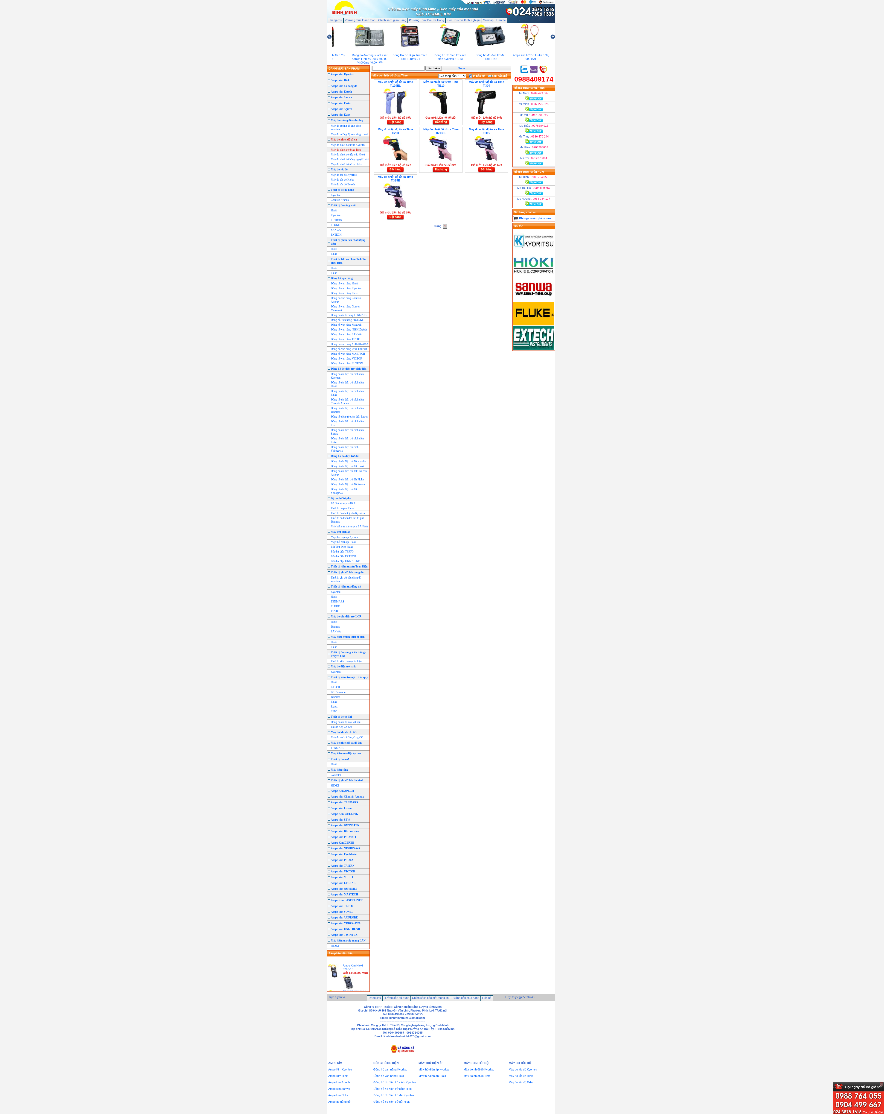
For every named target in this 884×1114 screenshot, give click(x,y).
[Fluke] (533, 324)
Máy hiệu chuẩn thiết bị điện (348, 636)
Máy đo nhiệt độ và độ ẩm (346, 742)
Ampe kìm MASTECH (344, 894)
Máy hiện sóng (339, 769)
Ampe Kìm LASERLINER (347, 900)
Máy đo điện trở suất (343, 666)
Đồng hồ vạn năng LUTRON (347, 363)
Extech (334, 706)
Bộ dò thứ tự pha (341, 498)
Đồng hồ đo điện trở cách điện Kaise (347, 440)
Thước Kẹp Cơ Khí (341, 726)
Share (461, 68)
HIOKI (335, 785)
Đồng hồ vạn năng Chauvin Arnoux (346, 299)
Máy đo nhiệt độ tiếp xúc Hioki (348, 154)
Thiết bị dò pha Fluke (342, 508)
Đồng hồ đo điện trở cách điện (348, 368)
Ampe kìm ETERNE (343, 883)
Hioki (334, 210)
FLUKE (335, 225)
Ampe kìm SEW (340, 819)
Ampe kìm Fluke (341, 103)
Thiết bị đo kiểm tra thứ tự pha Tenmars (347, 519)
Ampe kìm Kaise (340, 114)
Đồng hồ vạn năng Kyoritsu (346, 288)
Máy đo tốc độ (339, 169)
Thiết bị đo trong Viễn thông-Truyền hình (348, 654)
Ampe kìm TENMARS (344, 802)
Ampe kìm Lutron (341, 808)
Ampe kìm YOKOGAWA (346, 923)
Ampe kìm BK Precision (345, 831)
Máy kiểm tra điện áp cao (346, 753)
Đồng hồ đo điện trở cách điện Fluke (347, 392)
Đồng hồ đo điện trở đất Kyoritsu (349, 461)
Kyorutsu (336, 671)
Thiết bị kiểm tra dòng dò (346, 586)
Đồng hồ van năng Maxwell (346, 324)
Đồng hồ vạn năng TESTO (345, 339)
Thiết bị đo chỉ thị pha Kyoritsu (348, 513)
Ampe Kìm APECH (342, 790)
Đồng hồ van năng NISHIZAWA (349, 329)
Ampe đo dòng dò (339, 1101)
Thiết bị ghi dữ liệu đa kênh (347, 780)
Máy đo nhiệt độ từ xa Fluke (346, 164)
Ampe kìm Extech (341, 91)
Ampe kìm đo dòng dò (344, 86)
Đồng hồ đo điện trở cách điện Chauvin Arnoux (347, 401)
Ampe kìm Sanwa (341, 97)
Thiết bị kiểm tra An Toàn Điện (349, 566)
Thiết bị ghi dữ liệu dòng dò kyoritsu (346, 579)
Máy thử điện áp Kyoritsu (345, 537)
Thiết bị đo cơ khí (341, 716)
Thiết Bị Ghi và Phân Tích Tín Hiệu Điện (348, 260)
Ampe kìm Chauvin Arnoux (347, 796)
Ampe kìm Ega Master (344, 854)
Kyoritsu (335, 195)
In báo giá (479, 76)
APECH (335, 687)
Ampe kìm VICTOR (343, 871)
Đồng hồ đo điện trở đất (345, 456)
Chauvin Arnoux (340, 200)
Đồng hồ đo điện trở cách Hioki (392, 1089)
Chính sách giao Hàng (392, 20)
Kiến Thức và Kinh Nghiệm (463, 20)
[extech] (533, 348)
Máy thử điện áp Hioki (343, 542)
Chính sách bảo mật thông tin (430, 998)
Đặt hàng (395, 122)
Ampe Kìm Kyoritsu (340, 1069)
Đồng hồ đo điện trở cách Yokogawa (344, 448)
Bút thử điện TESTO (342, 551)
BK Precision (338, 692)
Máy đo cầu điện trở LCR (346, 616)
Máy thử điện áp (340, 531)
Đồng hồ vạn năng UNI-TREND (349, 349)
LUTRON (336, 220)
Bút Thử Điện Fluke (342, 546)
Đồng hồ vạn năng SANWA (346, 334)
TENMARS (337, 601)
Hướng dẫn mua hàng (465, 998)
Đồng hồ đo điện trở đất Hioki (347, 466)
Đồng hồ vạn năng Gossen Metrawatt (345, 308)
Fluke (334, 253)
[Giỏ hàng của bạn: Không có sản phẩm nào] (515, 218)
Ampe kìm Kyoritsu (342, 74)
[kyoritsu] (533, 252)
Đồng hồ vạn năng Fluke (344, 293)
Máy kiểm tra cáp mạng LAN (348, 940)
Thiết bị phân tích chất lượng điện (348, 241)
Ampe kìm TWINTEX (344, 934)
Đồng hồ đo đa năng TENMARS (349, 315)
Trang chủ (335, 20)
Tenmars (335, 626)
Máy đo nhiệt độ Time (477, 1076)
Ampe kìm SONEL (342, 911)
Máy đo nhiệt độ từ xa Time (346, 149)
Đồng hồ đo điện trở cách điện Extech (347, 423)
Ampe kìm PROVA (342, 860)
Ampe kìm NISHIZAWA (345, 848)
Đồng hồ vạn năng (342, 278)
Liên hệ (501, 20)
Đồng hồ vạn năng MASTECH (348, 353)
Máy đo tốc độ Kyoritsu (344, 174)
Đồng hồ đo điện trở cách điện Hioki (347, 384)
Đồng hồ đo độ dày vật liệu (346, 722)
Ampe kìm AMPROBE (344, 917)
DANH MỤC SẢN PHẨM (344, 68)
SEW (334, 711)
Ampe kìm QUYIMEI (344, 888)
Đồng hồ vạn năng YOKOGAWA (349, 344)
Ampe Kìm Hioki (338, 1076)
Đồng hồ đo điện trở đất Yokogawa (344, 491)
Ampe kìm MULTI (342, 877)
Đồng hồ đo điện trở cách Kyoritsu (394, 1082)
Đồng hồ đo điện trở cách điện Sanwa (347, 431)
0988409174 (533, 79)
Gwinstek (336, 775)
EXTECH (336, 234)
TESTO (335, 611)
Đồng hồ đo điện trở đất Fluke (347, 479)
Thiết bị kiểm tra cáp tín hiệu (346, 661)
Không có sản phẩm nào (535, 218)
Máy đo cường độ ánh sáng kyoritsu (346, 127)
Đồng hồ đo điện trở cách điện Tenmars (347, 409)
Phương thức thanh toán (360, 20)
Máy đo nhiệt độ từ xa (344, 139)
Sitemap (488, 20)
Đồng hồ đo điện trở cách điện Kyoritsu (347, 375)
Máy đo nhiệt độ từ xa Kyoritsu (348, 144)
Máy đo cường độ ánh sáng (347, 120)
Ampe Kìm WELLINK (344, 814)
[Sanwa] (533, 300)
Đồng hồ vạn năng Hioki (344, 283)
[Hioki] (533, 276)
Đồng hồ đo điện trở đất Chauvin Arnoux (349, 472)
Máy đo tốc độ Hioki (342, 179)
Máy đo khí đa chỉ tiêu (344, 732)
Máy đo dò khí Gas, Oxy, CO (347, 737)
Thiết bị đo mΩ (340, 759)
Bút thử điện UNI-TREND (345, 561)
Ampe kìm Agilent (341, 109)
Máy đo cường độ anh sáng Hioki (349, 134)
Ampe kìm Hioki (340, 80)
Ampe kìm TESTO (342, 906)
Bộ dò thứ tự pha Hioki (343, 503)
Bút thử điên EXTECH (343, 556)
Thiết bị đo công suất (343, 205)
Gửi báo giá (499, 76)
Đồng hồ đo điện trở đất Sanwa (348, 484)
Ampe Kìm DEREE (342, 842)
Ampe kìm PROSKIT (343, 837)
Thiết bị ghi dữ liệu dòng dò (347, 572)
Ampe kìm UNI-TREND (345, 929)
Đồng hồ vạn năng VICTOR (346, 358)
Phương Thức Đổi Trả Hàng (426, 20)
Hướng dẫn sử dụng (396, 998)
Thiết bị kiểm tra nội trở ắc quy (349, 677)
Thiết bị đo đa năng (342, 189)
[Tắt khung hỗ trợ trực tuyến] (881, 1084)
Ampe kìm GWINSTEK (345, 825)
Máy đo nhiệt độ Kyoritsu (479, 1069)
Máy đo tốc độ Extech (343, 184)
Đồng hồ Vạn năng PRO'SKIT (348, 320)
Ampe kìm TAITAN (343, 865)
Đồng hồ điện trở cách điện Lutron (349, 416)
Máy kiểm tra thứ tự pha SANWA (349, 526)
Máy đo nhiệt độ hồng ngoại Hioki (350, 159)
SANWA (336, 229)
